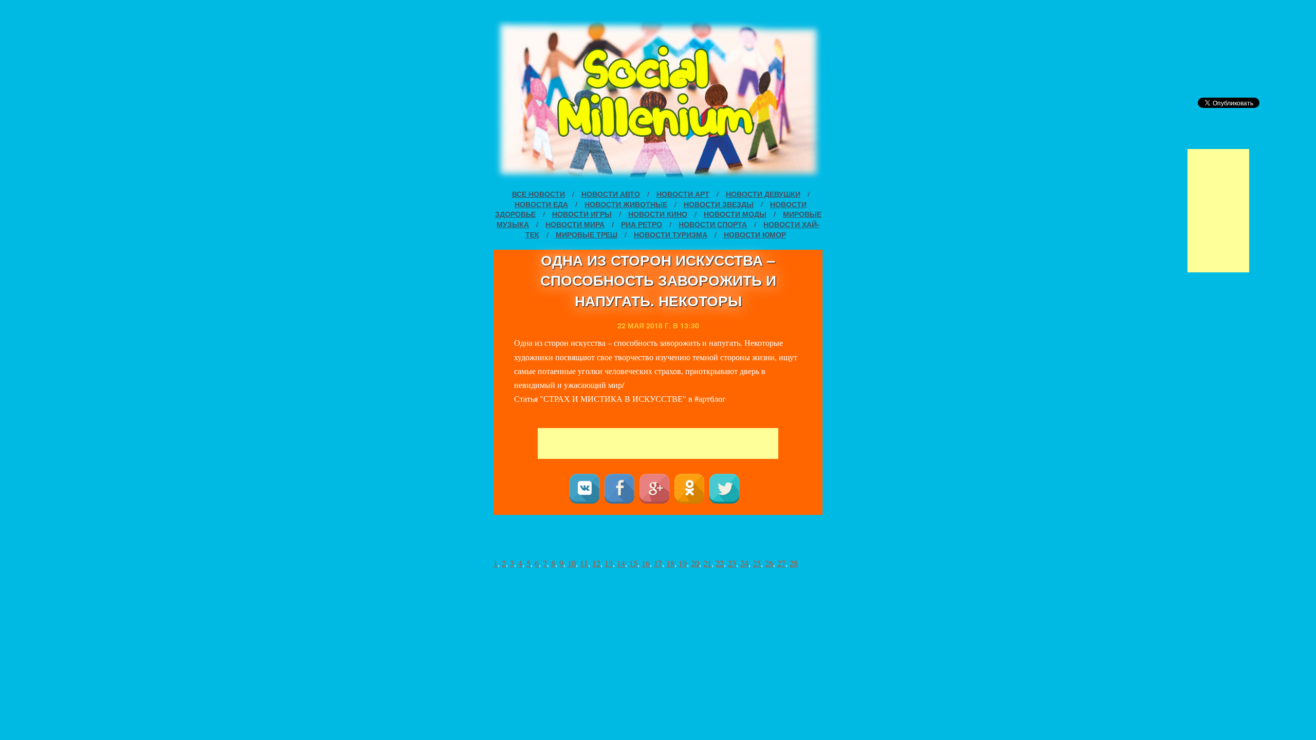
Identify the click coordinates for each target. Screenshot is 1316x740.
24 (744, 563)
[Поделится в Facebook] (619, 489)
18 (670, 563)
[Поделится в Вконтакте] (584, 489)
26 (769, 563)
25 (757, 563)
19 (683, 563)
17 (658, 563)
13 (609, 563)
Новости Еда (541, 204)
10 (572, 563)
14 (621, 563)
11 (584, 563)
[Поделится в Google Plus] (654, 489)
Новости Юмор (755, 234)
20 (695, 563)
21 (707, 563)
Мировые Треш (586, 234)
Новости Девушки (763, 194)
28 (794, 563)
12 (596, 563)
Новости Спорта (713, 224)
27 (781, 563)
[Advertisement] (1218, 210)
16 (646, 563)
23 (732, 563)
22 (720, 563)
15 (633, 563)
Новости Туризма (670, 234)
